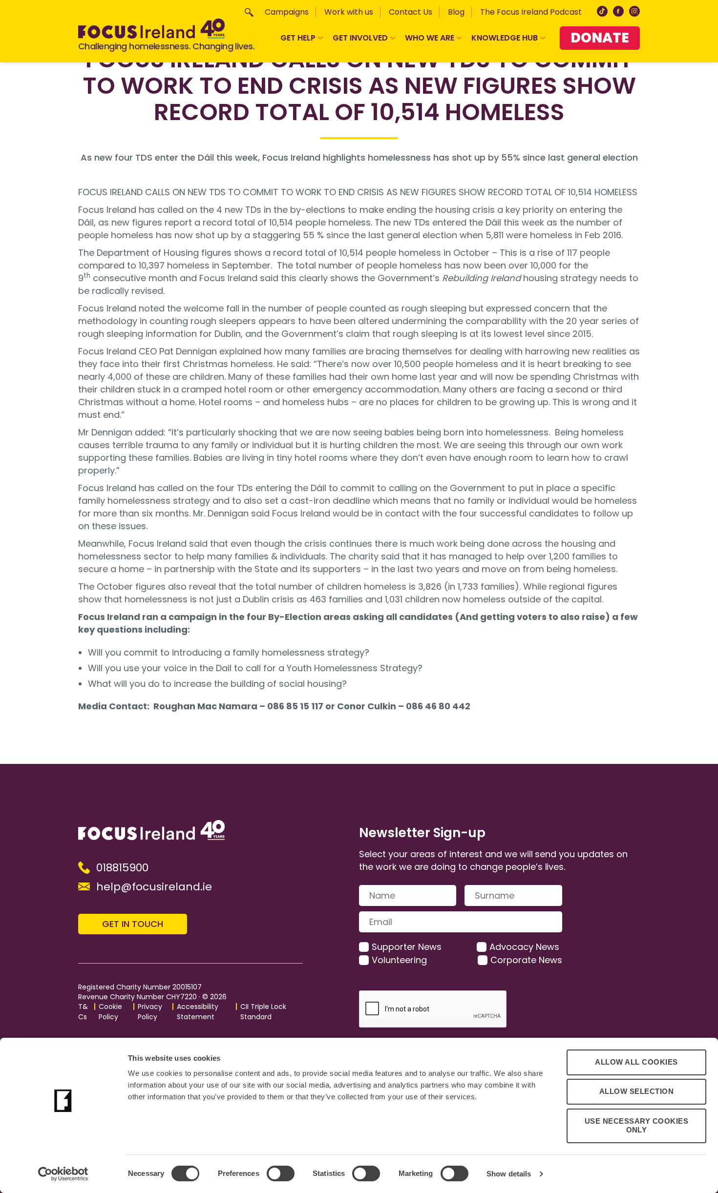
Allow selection (636, 1091)
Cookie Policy (110, 1012)
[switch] (281, 1173)
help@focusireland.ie (154, 886)
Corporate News (526, 960)
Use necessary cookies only (637, 1125)
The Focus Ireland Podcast (531, 12)
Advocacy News (524, 947)
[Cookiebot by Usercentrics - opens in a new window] (63, 1174)
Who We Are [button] (429, 37)
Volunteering (399, 960)
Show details (508, 1174)
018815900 (122, 867)
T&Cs (83, 1012)
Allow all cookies (636, 1062)
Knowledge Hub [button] (504, 37)
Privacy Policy (150, 1012)
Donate (599, 37)
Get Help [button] (298, 37)
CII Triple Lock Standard (263, 1012)
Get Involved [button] (360, 37)
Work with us (348, 12)
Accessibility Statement (197, 1012)
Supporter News (407, 947)
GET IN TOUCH (132, 924)
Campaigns (287, 12)
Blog (456, 12)
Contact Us (410, 12)
